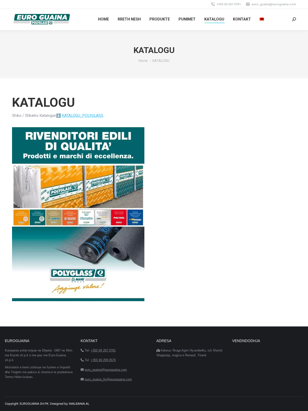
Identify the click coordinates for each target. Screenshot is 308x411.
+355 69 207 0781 (229, 4)
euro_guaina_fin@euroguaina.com (108, 379)
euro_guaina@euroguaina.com (273, 4)
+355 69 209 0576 (103, 360)
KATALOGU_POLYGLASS (82, 115)
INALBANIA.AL (79, 403)
